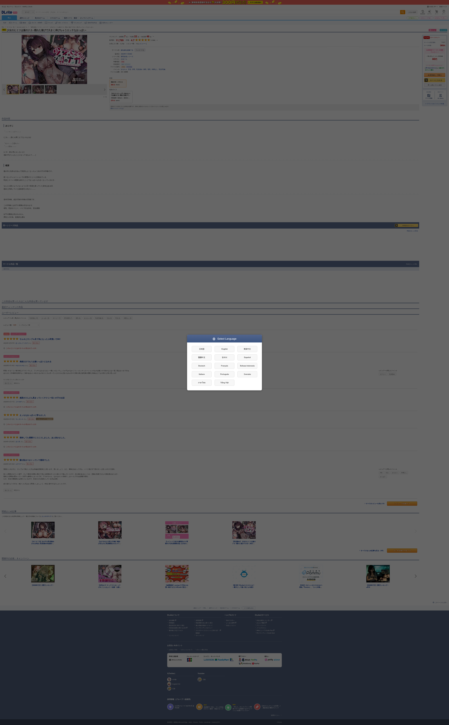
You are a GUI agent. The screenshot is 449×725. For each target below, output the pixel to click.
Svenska (247, 374)
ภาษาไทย (201, 382)
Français (224, 366)
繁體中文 (201, 357)
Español (247, 357)
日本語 (201, 349)
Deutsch (201, 366)
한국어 (224, 357)
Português (224, 374)
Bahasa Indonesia (247, 366)
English (224, 349)
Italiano (202, 374)
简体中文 (247, 349)
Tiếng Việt (224, 382)
